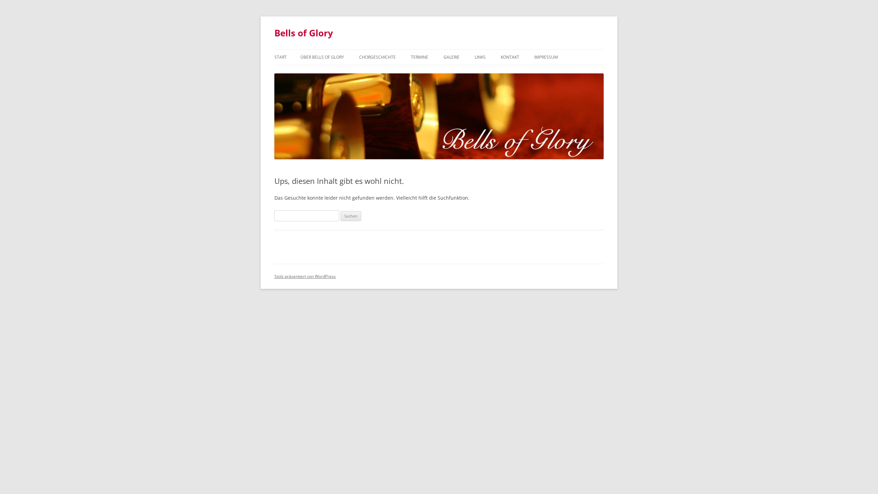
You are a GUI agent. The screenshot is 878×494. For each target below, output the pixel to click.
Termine (419, 57)
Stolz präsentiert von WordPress (305, 276)
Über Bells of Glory (322, 57)
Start (280, 57)
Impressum (546, 57)
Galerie (451, 57)
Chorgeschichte (377, 57)
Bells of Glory (303, 33)
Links (480, 57)
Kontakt (510, 57)
